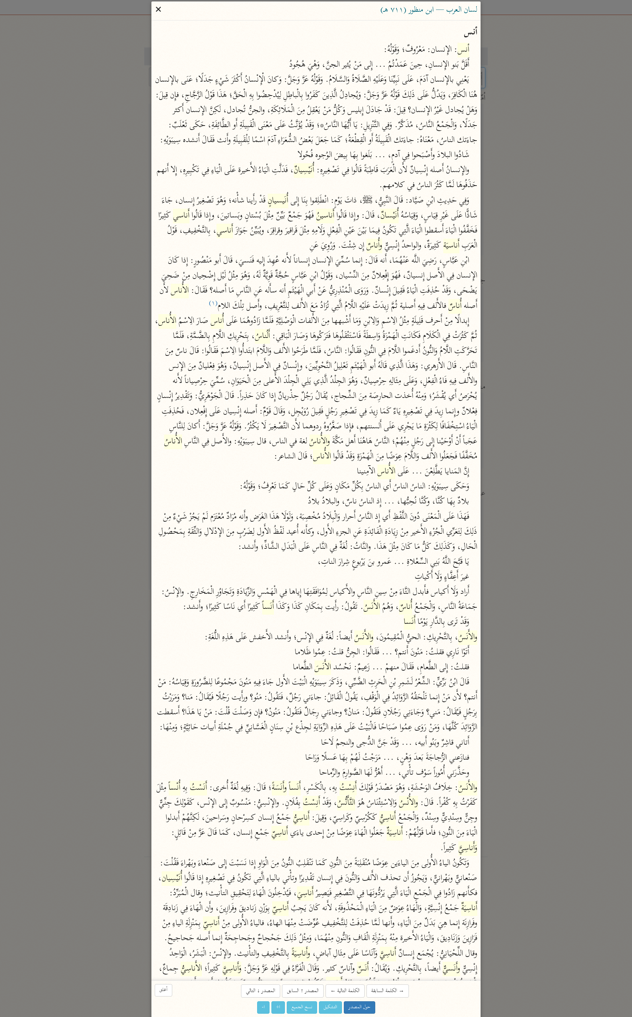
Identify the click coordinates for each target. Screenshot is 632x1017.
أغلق (163, 990)
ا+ (278, 1007)
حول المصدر (359, 1007)
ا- (263, 1007)
